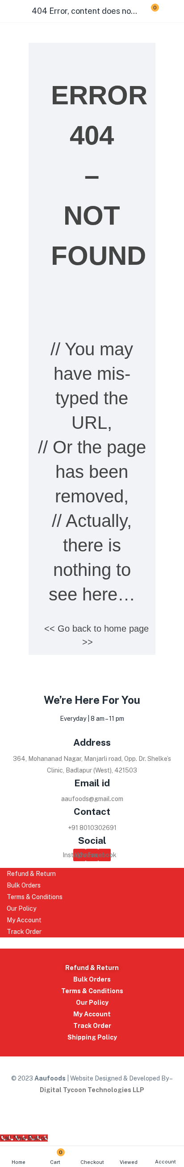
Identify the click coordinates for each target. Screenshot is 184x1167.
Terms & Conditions (92, 990)
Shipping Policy (92, 1037)
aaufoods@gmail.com (92, 798)
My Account (92, 1014)
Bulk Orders (92, 979)
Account (165, 1161)
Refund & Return (92, 967)
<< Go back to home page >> (96, 635)
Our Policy (92, 1002)
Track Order (92, 1025)
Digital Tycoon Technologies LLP (92, 1089)
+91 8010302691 (92, 827)
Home (18, 1162)
